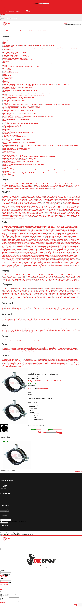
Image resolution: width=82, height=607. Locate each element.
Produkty (4, 22)
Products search (36, 3)
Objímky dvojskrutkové (24, 30)
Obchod (7, 30)
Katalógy (4, 25)
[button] (65, 23)
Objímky (18, 30)
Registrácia (5, 7)
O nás (4, 26)
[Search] (33, 4)
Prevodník (5, 24)
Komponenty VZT (12, 30)
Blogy (4, 28)
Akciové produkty (6, 23)
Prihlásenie (5, 6)
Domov (4, 30)
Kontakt (4, 27)
